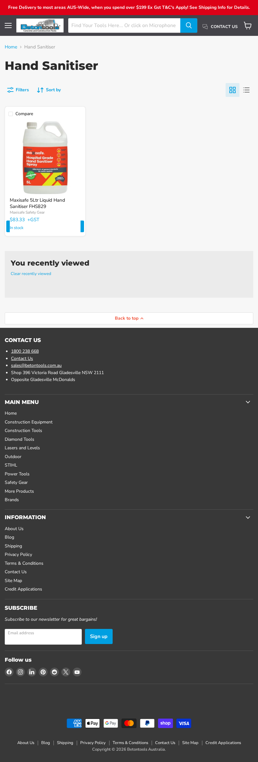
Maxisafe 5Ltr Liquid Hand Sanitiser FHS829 (37, 203)
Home (11, 47)
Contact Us (22, 358)
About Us (14, 529)
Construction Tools (23, 431)
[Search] (188, 25)
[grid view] (232, 90)
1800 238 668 (25, 351)
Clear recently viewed (31, 274)
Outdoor (13, 457)
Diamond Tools (19, 439)
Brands (12, 500)
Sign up (99, 636)
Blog (9, 537)
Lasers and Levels (22, 448)
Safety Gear (16, 482)
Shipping (13, 546)
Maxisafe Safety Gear (27, 212)
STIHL (11, 465)
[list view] (246, 90)
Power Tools (17, 474)
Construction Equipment (29, 422)
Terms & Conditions (24, 563)
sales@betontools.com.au (36, 365)
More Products (19, 491)
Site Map (13, 581)
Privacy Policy (18, 554)
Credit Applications (23, 589)
